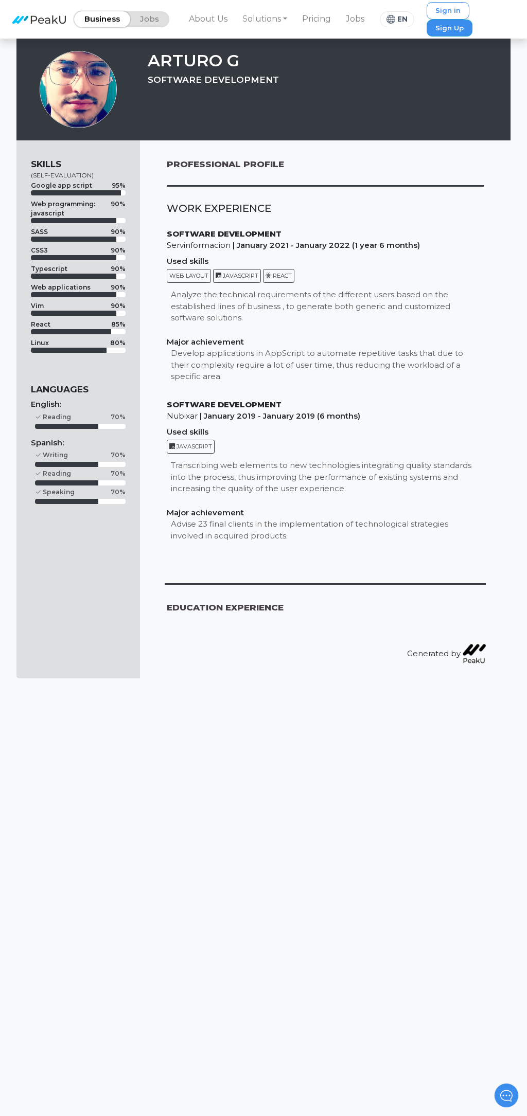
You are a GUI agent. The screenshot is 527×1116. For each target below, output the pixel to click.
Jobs (355, 19)
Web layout (188, 275)
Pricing (316, 19)
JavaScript (239, 275)
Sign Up (449, 28)
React (281, 275)
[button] (265, 19)
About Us (208, 19)
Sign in (448, 10)
